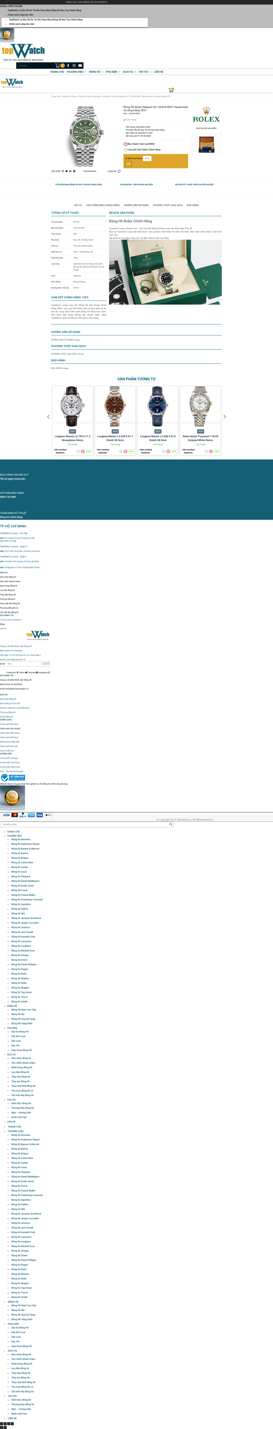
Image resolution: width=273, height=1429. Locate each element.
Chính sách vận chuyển (10, 728)
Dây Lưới (16, 1040)
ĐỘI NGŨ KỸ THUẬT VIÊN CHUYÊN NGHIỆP (194, 184)
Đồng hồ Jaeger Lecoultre (25, 922)
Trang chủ (57, 71)
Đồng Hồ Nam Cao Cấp (23, 1009)
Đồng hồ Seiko (19, 983)
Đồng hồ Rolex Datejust (90, 96)
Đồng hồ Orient (19, 959)
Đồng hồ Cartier (19, 867)
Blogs (2, 624)
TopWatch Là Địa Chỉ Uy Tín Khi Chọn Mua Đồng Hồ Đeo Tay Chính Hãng (44, 10)
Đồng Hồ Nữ (18, 1014)
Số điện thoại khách (133, 158)
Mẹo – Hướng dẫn (21, 1112)
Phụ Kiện (111, 71)
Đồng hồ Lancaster (21, 941)
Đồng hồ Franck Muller (23, 895)
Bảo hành (193, 205)
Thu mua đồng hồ (7, 712)
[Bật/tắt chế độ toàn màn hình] (5, 1423)
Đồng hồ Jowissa (20, 927)
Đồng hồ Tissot (19, 996)
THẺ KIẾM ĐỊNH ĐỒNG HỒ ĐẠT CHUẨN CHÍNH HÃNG (78, 184)
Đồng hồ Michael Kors (23, 950)
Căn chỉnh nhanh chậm (10, 581)
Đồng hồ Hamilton (21, 904)
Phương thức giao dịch (167, 205)
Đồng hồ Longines (21, 945)
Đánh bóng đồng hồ (8, 586)
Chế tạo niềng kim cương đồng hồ (14, 708)
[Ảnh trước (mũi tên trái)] (1, 1427)
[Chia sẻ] (8, 1423)
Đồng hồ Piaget (19, 969)
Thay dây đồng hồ (8, 595)
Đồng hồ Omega (20, 955)
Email (2, 664)
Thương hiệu (75, 71)
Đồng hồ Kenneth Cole (23, 936)
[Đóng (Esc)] (12, 1423)
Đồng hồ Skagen (20, 987)
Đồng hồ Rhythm (20, 978)
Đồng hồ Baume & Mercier (25, 848)
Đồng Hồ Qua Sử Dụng (23, 1018)
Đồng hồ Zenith (19, 1001)
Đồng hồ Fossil (19, 890)
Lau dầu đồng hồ (7, 590)
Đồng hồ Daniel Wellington (25, 881)
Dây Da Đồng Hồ (20, 1031)
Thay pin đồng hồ (7, 599)
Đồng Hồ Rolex (69, 96)
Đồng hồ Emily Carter (22, 885)
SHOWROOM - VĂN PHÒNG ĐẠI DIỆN (136, 184)
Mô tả (78, 205)
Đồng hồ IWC (18, 913)
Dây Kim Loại (18, 1036)
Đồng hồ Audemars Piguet (25, 843)
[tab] (78, 205)
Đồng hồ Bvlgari (19, 857)
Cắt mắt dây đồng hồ (9, 612)
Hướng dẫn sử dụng (136, 205)
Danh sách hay (19, 1117)
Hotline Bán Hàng (12, 492)
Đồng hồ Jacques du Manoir (26, 918)
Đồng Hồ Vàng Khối (21, 1023)
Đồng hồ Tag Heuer (21, 992)
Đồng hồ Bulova (19, 853)
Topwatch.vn (183, 819)
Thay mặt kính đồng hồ (10, 603)
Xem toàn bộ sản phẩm (206, 128)
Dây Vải (15, 1045)
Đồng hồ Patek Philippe (23, 964)
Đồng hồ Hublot (19, 908)
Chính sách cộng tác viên (20, 14)
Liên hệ (158, 71)
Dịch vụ (128, 71)
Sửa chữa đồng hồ (8, 577)
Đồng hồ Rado (19, 973)
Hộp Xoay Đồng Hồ (21, 1050)
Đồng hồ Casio (19, 871)
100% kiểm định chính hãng (103, 205)
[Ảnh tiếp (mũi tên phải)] (5, 1427)
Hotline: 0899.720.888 (11, 6)
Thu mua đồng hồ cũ (9, 608)
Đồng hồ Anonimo (21, 839)
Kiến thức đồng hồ (21, 1103)
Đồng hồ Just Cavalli (22, 932)
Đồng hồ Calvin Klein (22, 862)
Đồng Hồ (94, 71)
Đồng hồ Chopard (20, 876)
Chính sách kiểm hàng (9, 733)
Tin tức (143, 71)
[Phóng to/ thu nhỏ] (1, 1423)
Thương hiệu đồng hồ (22, 1107)
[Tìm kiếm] (49, 65)
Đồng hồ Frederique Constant (27, 899)
